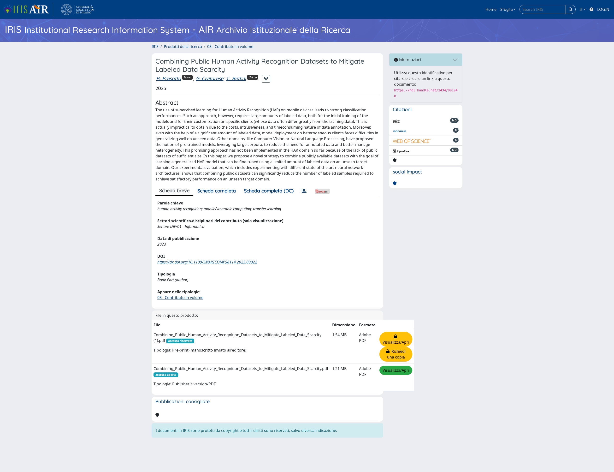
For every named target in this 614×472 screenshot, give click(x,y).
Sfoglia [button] (506, 9)
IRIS (155, 46)
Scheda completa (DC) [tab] (269, 191)
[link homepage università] (77, 9)
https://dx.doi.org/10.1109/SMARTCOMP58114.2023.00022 (207, 262)
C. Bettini (236, 78)
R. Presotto (168, 78)
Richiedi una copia (396, 354)
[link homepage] (28, 9)
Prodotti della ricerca (183, 46)
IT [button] (581, 9)
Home (490, 9)
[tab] (304, 191)
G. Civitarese (209, 78)
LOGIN (603, 9)
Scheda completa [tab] (216, 191)
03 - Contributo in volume (230, 46)
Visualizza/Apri (396, 339)
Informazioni (409, 59)
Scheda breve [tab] (174, 190)
